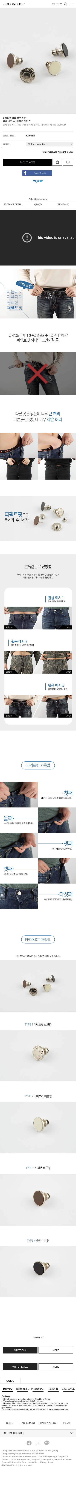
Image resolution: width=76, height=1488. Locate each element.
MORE (56, 1350)
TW (60, 3)
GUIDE (12, 1423)
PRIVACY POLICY (48, 1423)
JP (56, 3)
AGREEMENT (30, 1423)
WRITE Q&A (20, 1350)
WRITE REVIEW (20, 1367)
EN (53, 3)
